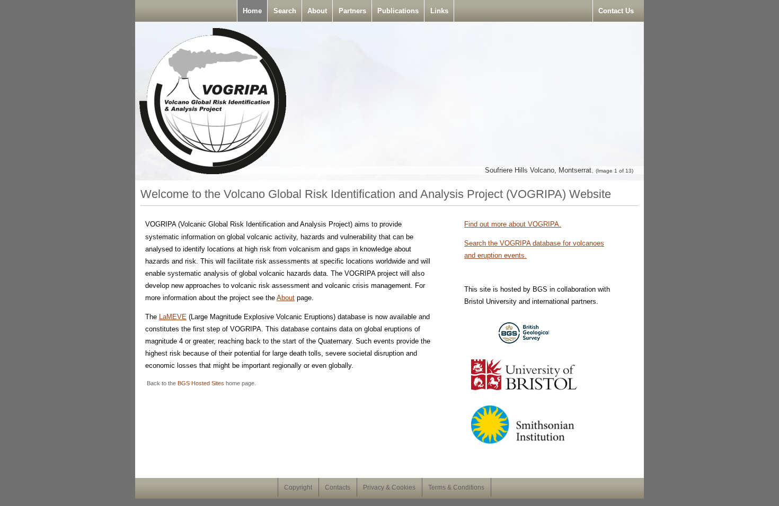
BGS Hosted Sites (201, 383)
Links (439, 11)
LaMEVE (173, 317)
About (317, 11)
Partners (352, 11)
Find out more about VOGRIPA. (512, 224)
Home (252, 11)
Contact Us (616, 11)
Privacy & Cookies (389, 487)
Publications (398, 11)
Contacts (337, 487)
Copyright (298, 487)
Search (284, 11)
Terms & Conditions (456, 487)
